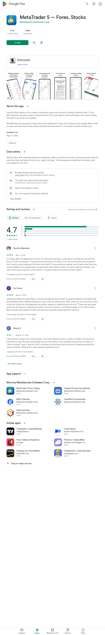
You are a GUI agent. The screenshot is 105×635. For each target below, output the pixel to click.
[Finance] (12, 143)
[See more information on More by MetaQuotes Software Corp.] (53, 382)
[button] (14, 85)
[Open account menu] (100, 4)
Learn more (22, 64)
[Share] (34, 42)
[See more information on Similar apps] (24, 423)
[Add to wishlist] (41, 42)
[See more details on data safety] (15, 198)
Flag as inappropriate (19, 463)
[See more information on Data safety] (24, 151)
